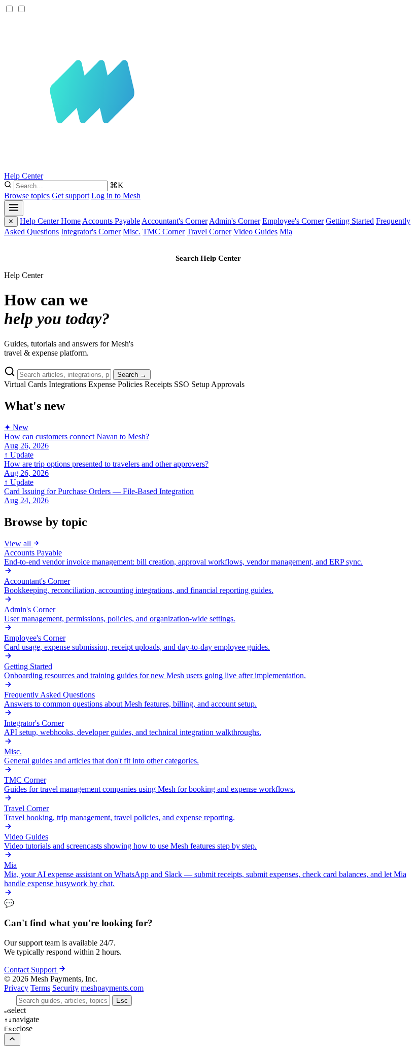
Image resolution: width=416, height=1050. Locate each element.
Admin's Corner (234, 221)
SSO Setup (192, 384)
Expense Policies (115, 384)
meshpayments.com (112, 988)
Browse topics (27, 195)
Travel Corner (209, 231)
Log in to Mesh (116, 195)
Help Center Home (50, 221)
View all (18, 543)
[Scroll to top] (12, 1039)
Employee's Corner (293, 221)
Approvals (228, 384)
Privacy (16, 988)
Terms (40, 988)
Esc (122, 1000)
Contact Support (326, 232)
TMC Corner (164, 231)
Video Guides (255, 231)
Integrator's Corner (91, 231)
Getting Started (350, 221)
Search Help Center (208, 258)
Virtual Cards (25, 384)
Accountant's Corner (174, 221)
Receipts (158, 384)
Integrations (67, 384)
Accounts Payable (111, 221)
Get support (70, 195)
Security (65, 988)
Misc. (132, 231)
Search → (132, 374)
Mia (286, 231)
